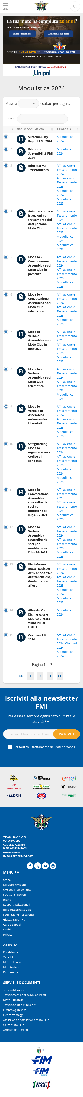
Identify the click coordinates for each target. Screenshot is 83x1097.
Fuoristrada (10, 952)
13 (11, 564)
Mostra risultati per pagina (37, 103)
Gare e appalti (12, 924)
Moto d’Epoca (12, 962)
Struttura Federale (14, 894)
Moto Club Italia (13, 1000)
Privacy (7, 934)
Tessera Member (13, 990)
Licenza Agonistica (14, 1010)
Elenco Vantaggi (13, 1015)
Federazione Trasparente (18, 915)
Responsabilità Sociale (17, 909)
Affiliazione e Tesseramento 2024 (67, 169)
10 (11, 444)
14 (11, 610)
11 (11, 490)
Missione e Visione (14, 885)
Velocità (8, 957)
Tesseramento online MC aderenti (24, 995)
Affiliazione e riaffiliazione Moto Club (26, 1020)
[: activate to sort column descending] (9, 129)
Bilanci (7, 900)
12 (11, 527)
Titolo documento (30, 129)
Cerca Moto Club (13, 1025)
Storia (7, 880)
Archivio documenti (15, 1030)
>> (60, 676)
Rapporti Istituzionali (16, 904)
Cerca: (10, 119)
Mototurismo (11, 967)
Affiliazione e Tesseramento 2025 (67, 182)
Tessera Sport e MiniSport (19, 1005)
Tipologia (64, 129)
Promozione (11, 972)
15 (11, 635)
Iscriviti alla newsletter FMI (41, 702)
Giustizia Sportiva (14, 919)
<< (21, 676)
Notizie (7, 929)
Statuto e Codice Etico (17, 890)
